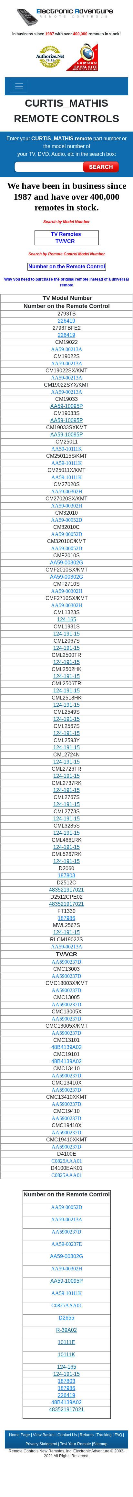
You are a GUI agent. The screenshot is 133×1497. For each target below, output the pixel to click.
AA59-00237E (66, 1244)
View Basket (44, 1435)
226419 (66, 321)
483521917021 (66, 890)
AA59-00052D (66, 520)
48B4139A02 (66, 1047)
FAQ (118, 1435)
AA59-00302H (66, 491)
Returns (87, 1435)
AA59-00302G (66, 562)
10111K (66, 1354)
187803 (66, 875)
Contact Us (67, 1435)
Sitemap (100, 1444)
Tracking (104, 1435)
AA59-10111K (66, 449)
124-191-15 (66, 633)
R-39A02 (66, 1330)
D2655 (66, 1318)
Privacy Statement (41, 1444)
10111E (66, 1342)
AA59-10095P (66, 406)
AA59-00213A (66, 349)
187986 (66, 918)
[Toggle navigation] (19, 86)
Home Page (19, 1435)
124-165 (66, 619)
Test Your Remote (75, 1444)
